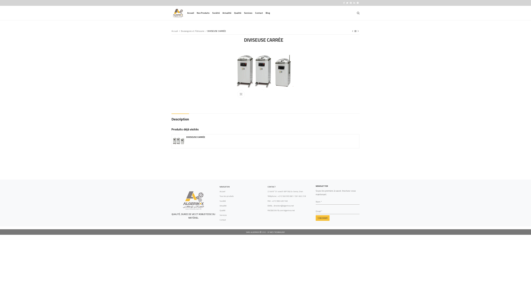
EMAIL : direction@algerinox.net (281, 206)
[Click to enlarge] (241, 94)
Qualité (222, 210)
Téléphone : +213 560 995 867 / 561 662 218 (287, 196)
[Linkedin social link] (354, 3)
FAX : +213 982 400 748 (277, 201)
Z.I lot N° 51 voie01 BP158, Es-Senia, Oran (285, 191)
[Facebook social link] (344, 3)
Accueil (174, 31)
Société (223, 201)
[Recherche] (358, 13)
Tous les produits (227, 196)
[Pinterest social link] (351, 3)
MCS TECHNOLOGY (277, 232)
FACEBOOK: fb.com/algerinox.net (281, 210)
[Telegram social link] (358, 3)
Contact (223, 220)
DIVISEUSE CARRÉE (195, 137)
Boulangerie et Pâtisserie (193, 31)
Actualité (223, 206)
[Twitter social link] (347, 3)
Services (223, 215)
